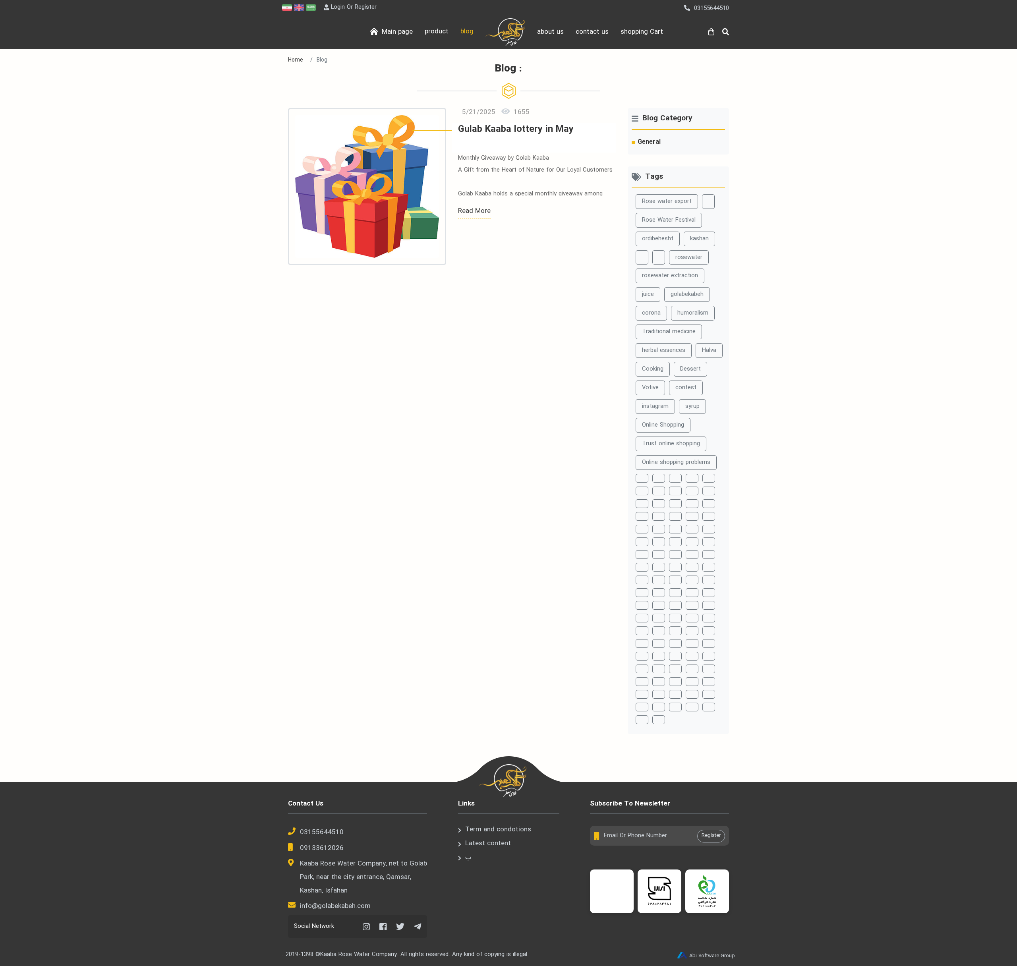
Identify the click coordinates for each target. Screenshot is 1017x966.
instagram (655, 406)
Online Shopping (663, 425)
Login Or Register (354, 7)
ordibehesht (657, 238)
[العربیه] (312, 7)
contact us (592, 32)
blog (467, 31)
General (649, 142)
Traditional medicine (669, 331)
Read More (474, 211)
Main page (396, 32)
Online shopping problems (676, 462)
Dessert (690, 369)
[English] (300, 7)
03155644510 (322, 832)
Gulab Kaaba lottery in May (516, 130)
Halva (709, 350)
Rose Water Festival (669, 220)
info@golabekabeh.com (335, 906)
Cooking (652, 369)
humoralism (692, 313)
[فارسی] (288, 7)
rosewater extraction (670, 275)
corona (651, 313)
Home (295, 60)
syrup (692, 406)
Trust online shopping (671, 443)
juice (648, 294)
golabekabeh (687, 294)
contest (685, 387)
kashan (699, 238)
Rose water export (667, 201)
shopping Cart (642, 32)
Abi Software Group (712, 956)
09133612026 (322, 848)
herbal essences (663, 350)
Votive (650, 387)
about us (550, 32)
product (437, 31)
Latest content (488, 843)
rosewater (688, 257)
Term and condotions (498, 829)
